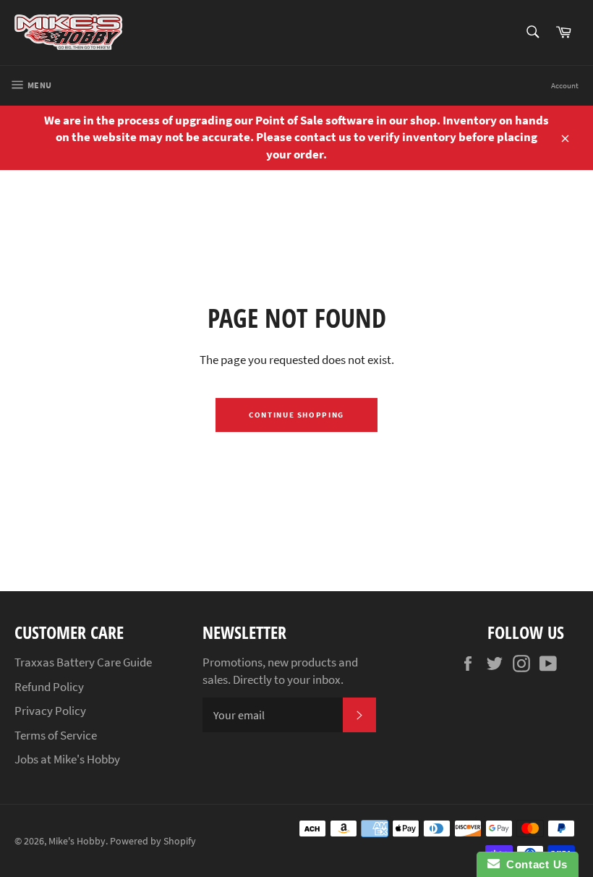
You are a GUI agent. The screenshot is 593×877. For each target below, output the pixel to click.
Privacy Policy (50, 711)
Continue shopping (296, 415)
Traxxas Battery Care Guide (83, 662)
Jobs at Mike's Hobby (67, 759)
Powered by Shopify (153, 841)
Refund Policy (49, 687)
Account (565, 85)
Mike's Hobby (77, 841)
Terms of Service (55, 735)
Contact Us (534, 864)
